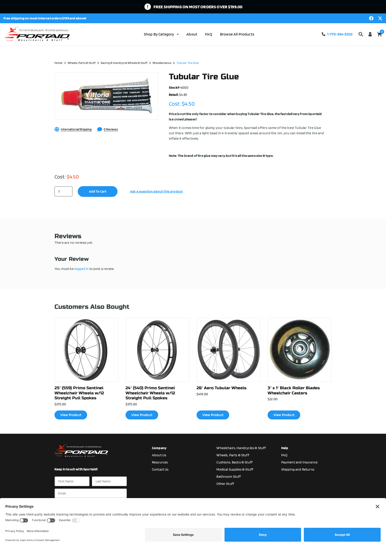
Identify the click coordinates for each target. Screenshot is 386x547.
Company (159, 448)
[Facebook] (371, 18)
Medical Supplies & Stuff (234, 469)
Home (59, 63)
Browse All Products (237, 34)
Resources (160, 462)
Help (284, 448)
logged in (81, 269)
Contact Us (160, 469)
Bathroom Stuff (228, 476)
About (191, 34)
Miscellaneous (162, 63)
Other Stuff (225, 484)
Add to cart (97, 191)
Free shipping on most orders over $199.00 (198, 6)
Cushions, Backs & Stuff (234, 462)
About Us (159, 455)
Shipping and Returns (297, 469)
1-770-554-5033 (339, 34)
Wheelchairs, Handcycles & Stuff (241, 448)
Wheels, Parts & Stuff (82, 63)
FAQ (208, 34)
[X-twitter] (380, 18)
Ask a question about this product (156, 191)
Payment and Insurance (299, 462)
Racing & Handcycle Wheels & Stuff (124, 63)
